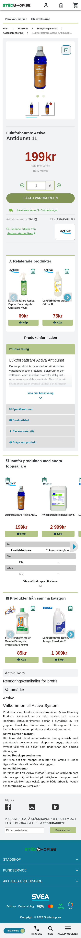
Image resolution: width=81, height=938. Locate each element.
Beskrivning (20, 349)
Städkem (23, 28)
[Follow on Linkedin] (55, 808)
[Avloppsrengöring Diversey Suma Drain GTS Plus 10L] (58, 498)
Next (67, 297)
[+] (59, 185)
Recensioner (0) (23, 431)
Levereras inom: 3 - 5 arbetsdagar (37, 210)
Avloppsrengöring (13, 33)
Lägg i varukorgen (40, 198)
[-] (22, 185)
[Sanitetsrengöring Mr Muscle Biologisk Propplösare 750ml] (22, 621)
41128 (29, 219)
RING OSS (36, 934)
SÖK (50, 934)
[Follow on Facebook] (8, 808)
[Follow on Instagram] (32, 808)
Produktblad (20, 420)
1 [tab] (38, 96)
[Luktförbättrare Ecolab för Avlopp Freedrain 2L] (59, 621)
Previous (13, 297)
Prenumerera (62, 830)
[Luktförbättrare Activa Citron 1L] (57, 284)
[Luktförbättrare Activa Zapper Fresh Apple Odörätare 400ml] (23, 284)
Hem (5, 28)
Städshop (40, 859)
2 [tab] (43, 96)
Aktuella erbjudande (40, 881)
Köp (25, 322)
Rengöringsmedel (47, 28)
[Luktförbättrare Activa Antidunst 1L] (40, 68)
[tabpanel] (40, 68)
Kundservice (40, 870)
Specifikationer (22, 409)
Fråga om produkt (24, 442)
